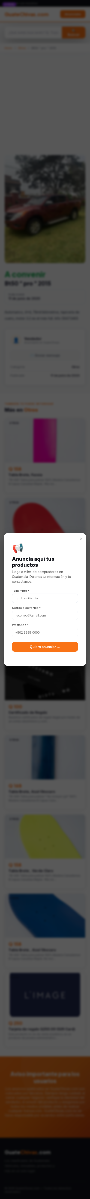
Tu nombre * (20, 590)
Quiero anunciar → (45, 647)
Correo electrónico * (26, 608)
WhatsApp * (20, 625)
